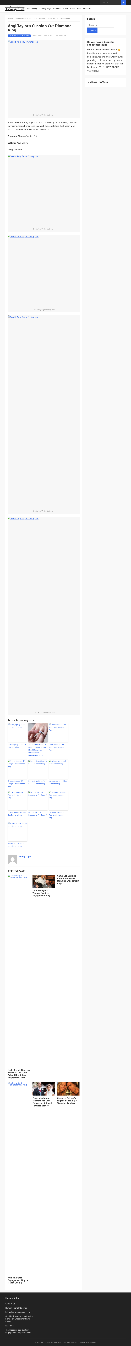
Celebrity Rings (45, 8)
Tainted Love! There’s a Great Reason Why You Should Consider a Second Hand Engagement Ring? (37, 749)
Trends (72, 8)
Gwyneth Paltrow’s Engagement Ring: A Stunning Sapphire (67, 1101)
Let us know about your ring (17, 1312)
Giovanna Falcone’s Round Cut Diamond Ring (56, 815)
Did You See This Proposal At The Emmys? (37, 813)
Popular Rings (32, 8)
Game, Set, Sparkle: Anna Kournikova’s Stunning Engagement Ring (68, 880)
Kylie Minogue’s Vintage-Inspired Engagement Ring (41, 893)
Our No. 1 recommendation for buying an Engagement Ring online (19, 1319)
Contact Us (10, 1303)
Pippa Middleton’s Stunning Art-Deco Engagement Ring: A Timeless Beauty (42, 1102)
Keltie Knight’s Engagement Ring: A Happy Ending (18, 1280)
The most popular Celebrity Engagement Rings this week (18, 1331)
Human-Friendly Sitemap (16, 1308)
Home (10, 18)
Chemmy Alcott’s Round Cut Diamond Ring (17, 813)
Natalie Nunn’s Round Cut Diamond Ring (16, 844)
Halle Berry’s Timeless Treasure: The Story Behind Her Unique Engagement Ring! (19, 1074)
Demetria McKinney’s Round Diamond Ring (36, 782)
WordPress (92, 1342)
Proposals (87, 8)
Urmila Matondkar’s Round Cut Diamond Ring (56, 747)
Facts (79, 8)
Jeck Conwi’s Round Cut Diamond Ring (58, 782)
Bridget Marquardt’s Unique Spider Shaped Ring (16, 784)
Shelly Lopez (36, 35)
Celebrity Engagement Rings (26, 18)
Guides (65, 8)
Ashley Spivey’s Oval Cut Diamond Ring (17, 745)
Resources (57, 8)
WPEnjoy (74, 1342)
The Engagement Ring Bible (50, 1342)
